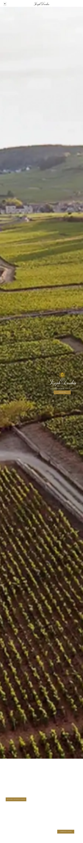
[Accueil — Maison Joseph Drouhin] (41, 4)
